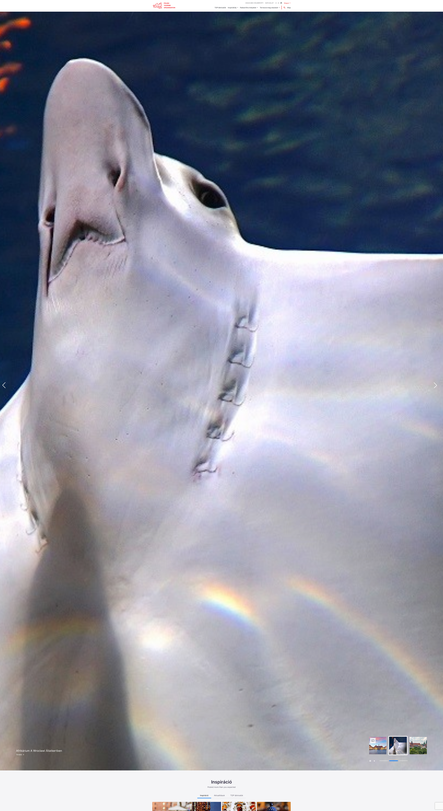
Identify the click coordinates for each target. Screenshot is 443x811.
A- (276, 3)
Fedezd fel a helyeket (248, 8)
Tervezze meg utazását (269, 8)
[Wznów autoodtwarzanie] (374, 761)
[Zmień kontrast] (281, 3)
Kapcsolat (269, 3)
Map (289, 8)
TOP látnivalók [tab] (236, 795)
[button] (437, 385)
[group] (377, 745)
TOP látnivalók (220, 8)
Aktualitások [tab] (219, 795)
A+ (279, 3)
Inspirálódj (232, 8)
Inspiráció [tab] (204, 795)
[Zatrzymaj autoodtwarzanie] (370, 760)
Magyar (287, 3)
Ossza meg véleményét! (254, 3)
